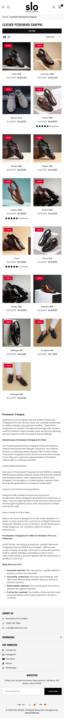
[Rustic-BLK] (16, 289)
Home (5, 17)
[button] (59, 7)
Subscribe (53, 691)
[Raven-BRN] (16, 148)
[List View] (9, 36)
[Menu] (3, 6)
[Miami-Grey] (16, 100)
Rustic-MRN (47, 210)
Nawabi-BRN (47, 306)
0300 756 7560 (13, 623)
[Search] (8, 6)
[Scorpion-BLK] (47, 333)
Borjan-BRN (16, 210)
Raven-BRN (16, 166)
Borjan (50, 518)
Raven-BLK (47, 166)
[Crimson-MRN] (47, 56)
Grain (47, 521)
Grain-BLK (16, 74)
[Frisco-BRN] (47, 100)
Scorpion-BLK (47, 350)
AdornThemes (32, 712)
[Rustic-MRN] (47, 192)
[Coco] (16, 240)
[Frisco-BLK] (47, 240)
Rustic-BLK (16, 306)
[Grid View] (4, 36)
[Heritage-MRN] (16, 376)
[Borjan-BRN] (16, 192)
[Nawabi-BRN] (47, 289)
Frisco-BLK (47, 258)
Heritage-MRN (16, 394)
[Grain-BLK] (16, 56)
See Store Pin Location (17, 618)
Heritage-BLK (17, 350)
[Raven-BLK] (47, 148)
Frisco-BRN (47, 117)
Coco (16, 258)
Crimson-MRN (47, 74)
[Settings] (54, 7)
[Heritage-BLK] (16, 333)
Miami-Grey (16, 117)
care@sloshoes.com (16, 627)
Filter (32, 30)
